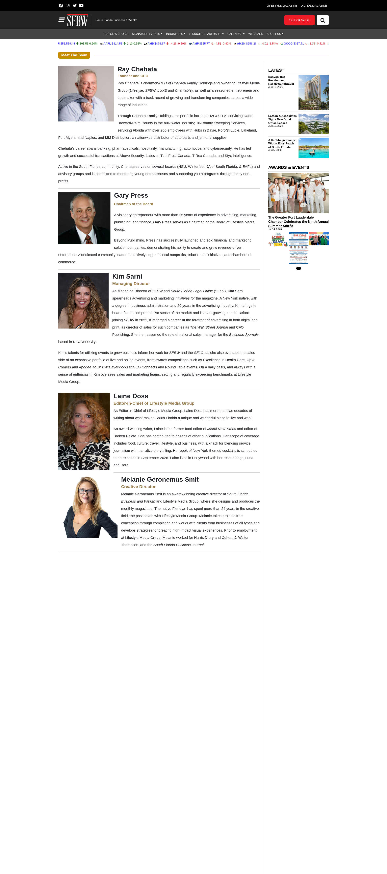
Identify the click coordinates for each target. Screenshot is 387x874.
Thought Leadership (205, 33)
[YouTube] (81, 6)
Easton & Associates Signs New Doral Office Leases (282, 119)
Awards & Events (288, 167)
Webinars (255, 33)
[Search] (323, 20)
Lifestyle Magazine (282, 5)
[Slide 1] (298, 268)
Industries (174, 33)
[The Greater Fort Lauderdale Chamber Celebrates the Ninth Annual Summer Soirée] (298, 193)
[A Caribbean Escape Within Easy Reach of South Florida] (314, 148)
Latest (276, 70)
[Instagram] (67, 6)
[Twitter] (74, 6)
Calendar (234, 33)
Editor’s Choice (116, 33)
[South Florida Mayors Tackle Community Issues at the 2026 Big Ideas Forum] (298, 248)
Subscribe (299, 20)
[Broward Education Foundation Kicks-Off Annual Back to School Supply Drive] (278, 239)
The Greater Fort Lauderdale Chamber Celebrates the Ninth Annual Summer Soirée (298, 221)
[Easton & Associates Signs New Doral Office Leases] (314, 124)
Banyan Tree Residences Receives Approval (281, 80)
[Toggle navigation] (61, 20)
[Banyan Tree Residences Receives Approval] (314, 92)
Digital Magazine (314, 5)
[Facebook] (60, 6)
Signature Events (146, 33)
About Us (274, 33)
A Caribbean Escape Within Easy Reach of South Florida (282, 143)
